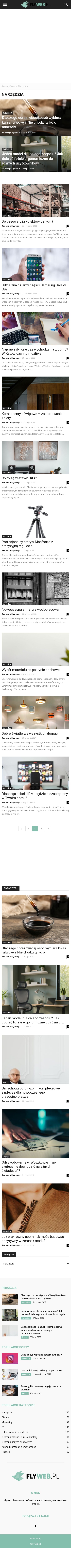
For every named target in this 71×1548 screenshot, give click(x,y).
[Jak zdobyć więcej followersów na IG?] (10, 1358)
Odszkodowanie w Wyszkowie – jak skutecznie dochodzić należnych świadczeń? (29, 1166)
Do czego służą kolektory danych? (27, 221)
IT (3, 1427)
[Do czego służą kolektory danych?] (35, 200)
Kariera (25, 1393)
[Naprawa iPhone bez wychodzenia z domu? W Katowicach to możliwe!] (35, 328)
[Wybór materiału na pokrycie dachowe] (35, 649)
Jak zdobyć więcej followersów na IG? (41, 1354)
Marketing (7, 1231)
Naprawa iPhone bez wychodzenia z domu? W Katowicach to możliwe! (35, 351)
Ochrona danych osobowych (17, 1441)
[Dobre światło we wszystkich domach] (35, 712)
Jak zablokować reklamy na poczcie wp (42, 1370)
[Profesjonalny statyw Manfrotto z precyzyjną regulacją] (35, 521)
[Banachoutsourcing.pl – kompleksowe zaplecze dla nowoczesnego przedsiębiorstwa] (35, 1059)
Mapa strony (35, 1538)
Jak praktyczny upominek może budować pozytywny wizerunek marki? (33, 1239)
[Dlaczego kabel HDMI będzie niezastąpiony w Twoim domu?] (35, 773)
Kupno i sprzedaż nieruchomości (19, 1446)
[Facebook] (35, 1526)
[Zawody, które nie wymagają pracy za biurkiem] (10, 1390)
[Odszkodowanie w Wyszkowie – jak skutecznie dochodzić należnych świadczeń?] (35, 1133)
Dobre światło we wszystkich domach (30, 733)
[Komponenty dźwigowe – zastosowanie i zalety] (35, 393)
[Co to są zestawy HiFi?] (35, 457)
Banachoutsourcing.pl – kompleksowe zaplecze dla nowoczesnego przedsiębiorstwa (31, 1092)
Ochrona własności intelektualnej (19, 1437)
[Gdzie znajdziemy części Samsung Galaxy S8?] (35, 264)
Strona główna (8, 86)
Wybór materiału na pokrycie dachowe (31, 670)
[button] (66, 4)
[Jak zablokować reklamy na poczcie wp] (10, 1374)
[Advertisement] (35, 46)
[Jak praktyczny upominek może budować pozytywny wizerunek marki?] (35, 1207)
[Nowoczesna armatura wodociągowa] (35, 589)
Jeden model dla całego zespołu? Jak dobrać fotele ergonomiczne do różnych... (33, 1020)
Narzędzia (7, 113)
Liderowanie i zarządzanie (15, 1432)
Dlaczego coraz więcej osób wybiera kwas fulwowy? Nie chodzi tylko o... (34, 950)
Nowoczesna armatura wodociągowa (30, 609)
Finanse (6, 1157)
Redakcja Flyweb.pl (11, 132)
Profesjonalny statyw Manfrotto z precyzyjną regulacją (27, 544)
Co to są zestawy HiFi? (19, 478)
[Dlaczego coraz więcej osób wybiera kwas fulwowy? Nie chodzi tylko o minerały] (35, 130)
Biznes (5, 1083)
